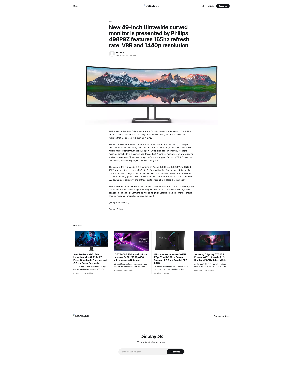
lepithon (120, 52)
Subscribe (223, 6)
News (111, 21)
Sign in (211, 6)
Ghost (227, 316)
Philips (120, 209)
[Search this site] (203, 6)
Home (75, 6)
